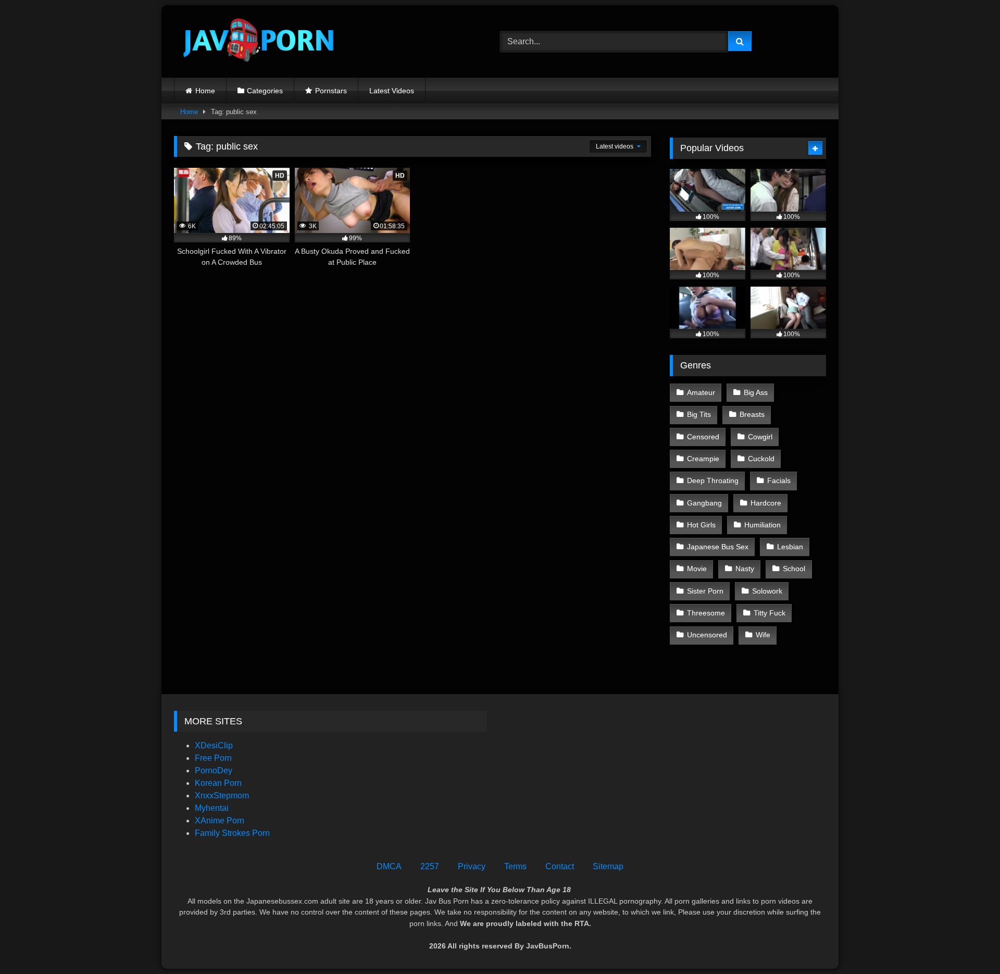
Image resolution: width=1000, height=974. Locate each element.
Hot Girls (701, 525)
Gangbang (704, 503)
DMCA (389, 866)
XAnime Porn (219, 820)
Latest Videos (391, 91)
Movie (697, 568)
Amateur (701, 392)
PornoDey (213, 770)
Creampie (703, 458)
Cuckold (761, 458)
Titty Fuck (769, 613)
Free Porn (213, 758)
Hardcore (766, 503)
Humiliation (762, 525)
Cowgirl (760, 437)
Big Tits (699, 414)
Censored (703, 437)
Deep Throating (713, 480)
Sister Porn (705, 591)
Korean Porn (218, 783)
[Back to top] (967, 943)
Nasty (744, 568)
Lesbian (790, 547)
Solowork (767, 591)
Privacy (471, 866)
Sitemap (608, 866)
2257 (429, 866)
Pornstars (331, 91)
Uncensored (707, 635)
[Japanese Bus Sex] (257, 41)
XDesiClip (214, 745)
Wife (763, 635)
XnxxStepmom (222, 795)
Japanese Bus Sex (717, 547)
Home (205, 91)
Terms (515, 866)
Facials (779, 480)
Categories (265, 91)
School (794, 568)
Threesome (706, 613)
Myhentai (212, 808)
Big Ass (756, 392)
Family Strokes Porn (232, 833)
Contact (559, 866)
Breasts (752, 414)
